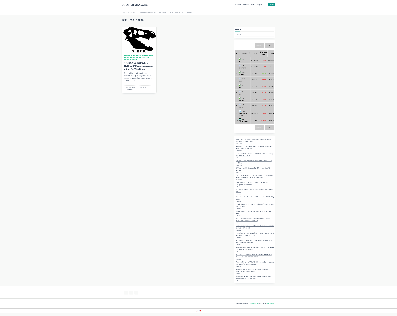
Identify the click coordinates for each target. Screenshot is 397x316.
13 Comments (129, 89)
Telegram (238, 5)
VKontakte (246, 5)
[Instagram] (265, 12)
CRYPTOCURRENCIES (128, 12)
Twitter (253, 5)
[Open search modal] (271, 12)
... (136, 80)
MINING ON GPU (135, 58)
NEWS (171, 12)
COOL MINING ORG (131, 87)
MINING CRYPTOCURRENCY (147, 12)
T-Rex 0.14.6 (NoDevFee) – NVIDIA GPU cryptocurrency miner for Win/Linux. (138, 65)
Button (272, 4)
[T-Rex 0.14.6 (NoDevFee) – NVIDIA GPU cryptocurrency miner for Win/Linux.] (139, 39)
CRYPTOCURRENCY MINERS (132, 56)
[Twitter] (262, 12)
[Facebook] (260, 12)
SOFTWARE (162, 12)
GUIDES (189, 12)
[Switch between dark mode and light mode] (269, 12)
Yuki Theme (254, 303)
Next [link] (269, 46)
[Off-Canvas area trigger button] (274, 12)
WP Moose (270, 303)
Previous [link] (259, 46)
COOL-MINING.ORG (135, 5)
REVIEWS (177, 12)
